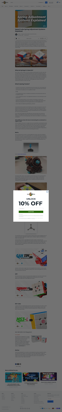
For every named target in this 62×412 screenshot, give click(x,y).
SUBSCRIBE (31, 211)
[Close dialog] (47, 192)
